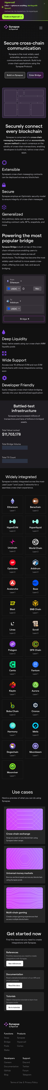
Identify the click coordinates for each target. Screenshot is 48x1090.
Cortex (20, 1046)
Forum (26, 1070)
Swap (6, 1037)
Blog (6, 1074)
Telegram (27, 1074)
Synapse (21, 1037)
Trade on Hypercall (13, 17)
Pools (6, 1046)
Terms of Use (16, 1082)
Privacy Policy (31, 1082)
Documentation (11, 1066)
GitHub (7, 1070)
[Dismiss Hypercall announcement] (44, 4)
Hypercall (21, 1042)
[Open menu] (41, 28)
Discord (26, 1062)
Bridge (23, 319)
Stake (6, 1050)
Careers (7, 1062)
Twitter (26, 1066)
